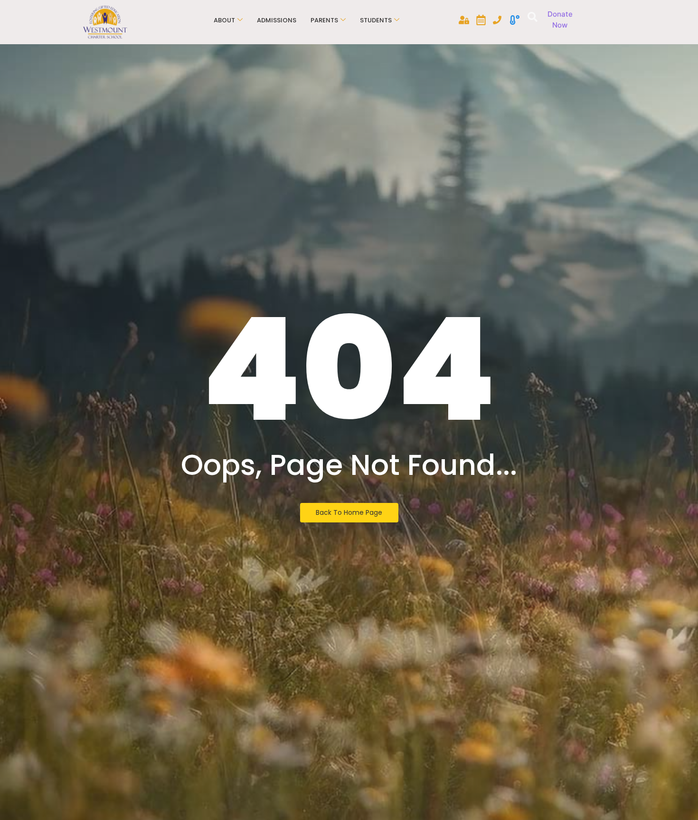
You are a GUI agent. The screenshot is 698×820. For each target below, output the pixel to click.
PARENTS (324, 20)
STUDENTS (376, 20)
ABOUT (224, 20)
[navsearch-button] (531, 18)
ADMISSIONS (276, 20)
